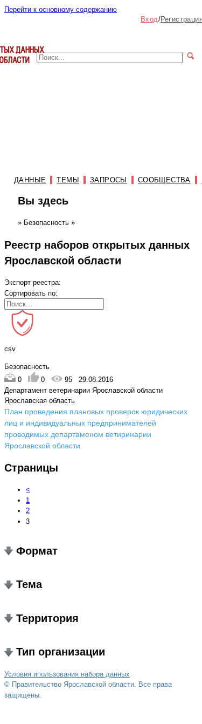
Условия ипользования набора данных (67, 674)
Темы (68, 180)
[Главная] (24, 68)
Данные (30, 180)
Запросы (108, 180)
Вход (149, 19)
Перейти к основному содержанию (60, 9)
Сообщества (164, 180)
